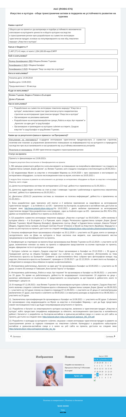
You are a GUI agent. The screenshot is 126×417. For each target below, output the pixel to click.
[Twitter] (16, 356)
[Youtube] (22, 356)
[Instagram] (27, 356)
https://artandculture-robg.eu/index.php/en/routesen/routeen (90, 229)
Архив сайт (78, 376)
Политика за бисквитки (74, 400)
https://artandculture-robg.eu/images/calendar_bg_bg (32, 329)
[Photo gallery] (49, 374)
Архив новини (63, 406)
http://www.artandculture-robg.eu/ (38, 208)
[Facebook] (10, 356)
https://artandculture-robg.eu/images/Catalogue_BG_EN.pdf (68, 317)
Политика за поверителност (53, 400)
